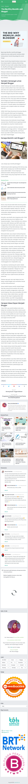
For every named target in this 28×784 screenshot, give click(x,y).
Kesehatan (4, 665)
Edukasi (3, 662)
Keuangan (13, 665)
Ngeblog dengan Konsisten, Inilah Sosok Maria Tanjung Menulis (16, 198)
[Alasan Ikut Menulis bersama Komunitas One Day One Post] (3, 194)
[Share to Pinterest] (14, 386)
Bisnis (12, 659)
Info (11, 662)
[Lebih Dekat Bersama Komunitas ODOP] (3, 189)
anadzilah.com (17, 782)
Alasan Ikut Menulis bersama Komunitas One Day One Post (16, 193)
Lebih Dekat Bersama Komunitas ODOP (16, 187)
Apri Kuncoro (8, 554)
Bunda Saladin (8, 516)
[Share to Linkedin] (19, 386)
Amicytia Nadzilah (13, 403)
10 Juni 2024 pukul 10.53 (19, 494)
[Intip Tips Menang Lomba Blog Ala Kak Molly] (7, 421)
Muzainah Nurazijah (9, 494)
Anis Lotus (7, 534)
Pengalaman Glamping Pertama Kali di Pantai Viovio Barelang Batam (14, 396)
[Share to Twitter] (8, 386)
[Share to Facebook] (3, 386)
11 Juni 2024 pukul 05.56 (22, 485)
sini (11, 647)
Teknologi (13, 667)
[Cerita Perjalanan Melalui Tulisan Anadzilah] (14, 2)
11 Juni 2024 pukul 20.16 (16, 554)
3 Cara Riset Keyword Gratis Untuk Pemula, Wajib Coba (20, 429)
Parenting (4, 667)
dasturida (7, 545)
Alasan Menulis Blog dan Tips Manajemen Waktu (16, 183)
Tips (22, 667)
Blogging (3, 380)
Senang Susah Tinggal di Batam (14, 391)
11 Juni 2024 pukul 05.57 (22, 505)
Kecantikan (20, 662)
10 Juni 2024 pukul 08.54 (17, 471)
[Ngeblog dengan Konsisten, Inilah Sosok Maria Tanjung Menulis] (3, 198)
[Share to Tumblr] (24, 386)
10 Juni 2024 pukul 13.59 (17, 516)
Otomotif (22, 665)
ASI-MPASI (4, 659)
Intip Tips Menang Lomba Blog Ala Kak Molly (6, 429)
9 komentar (3, 15)
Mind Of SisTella (8, 471)
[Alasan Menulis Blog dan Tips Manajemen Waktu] (3, 184)
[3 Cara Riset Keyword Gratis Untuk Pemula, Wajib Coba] (21, 421)
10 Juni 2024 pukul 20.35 (15, 534)
